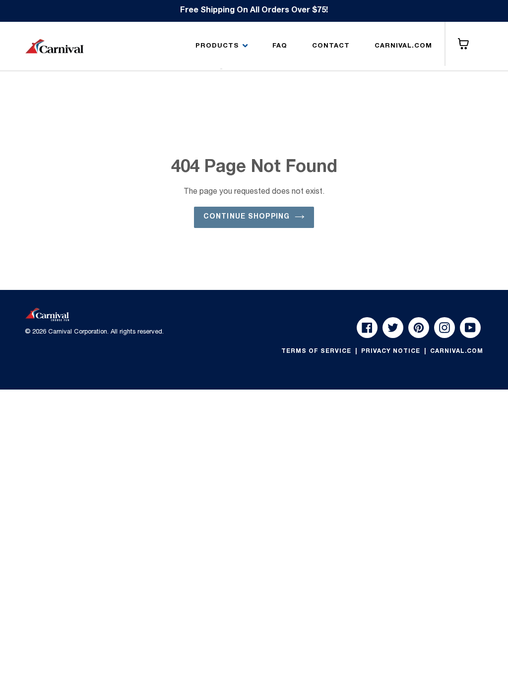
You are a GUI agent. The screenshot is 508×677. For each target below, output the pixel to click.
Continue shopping (246, 217)
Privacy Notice (391, 351)
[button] (221, 46)
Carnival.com (456, 351)
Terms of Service (317, 351)
